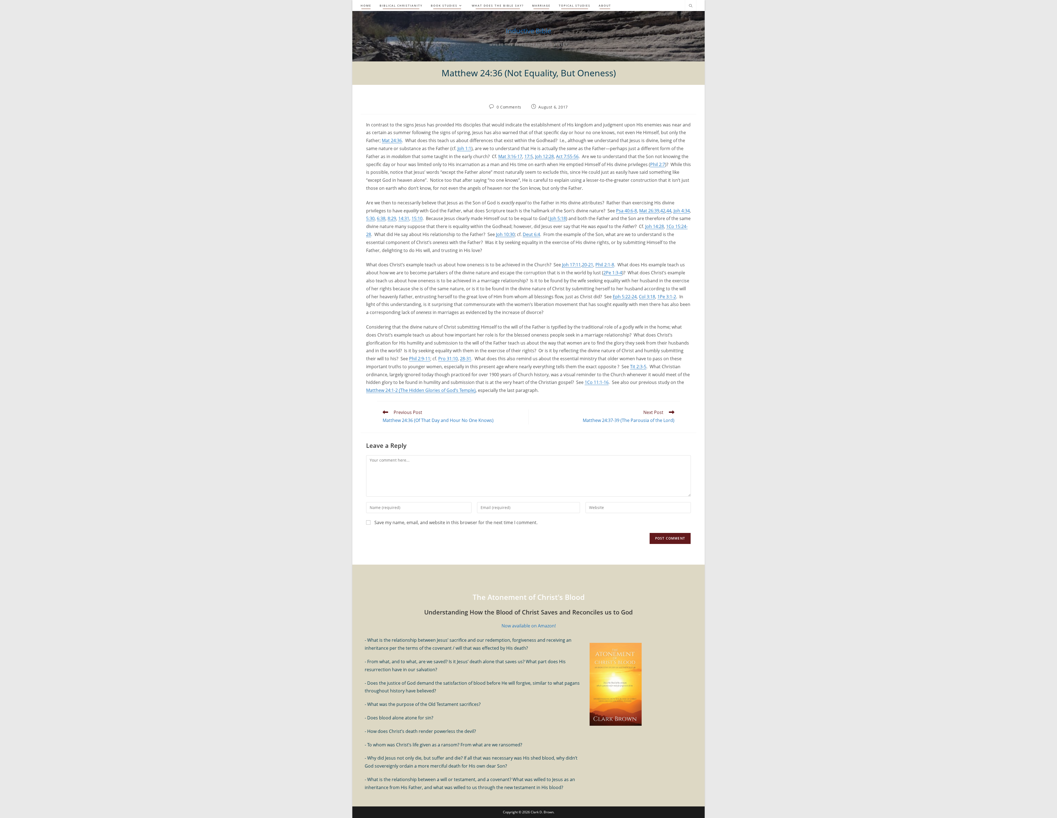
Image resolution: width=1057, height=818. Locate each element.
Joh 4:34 (682, 211)
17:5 (528, 156)
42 (662, 211)
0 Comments (509, 107)
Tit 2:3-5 (638, 367)
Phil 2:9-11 (419, 359)
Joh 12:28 (544, 156)
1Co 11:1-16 (597, 382)
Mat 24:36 (392, 140)
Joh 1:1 (464, 148)
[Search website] (690, 6)
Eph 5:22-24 (625, 297)
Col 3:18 (647, 297)
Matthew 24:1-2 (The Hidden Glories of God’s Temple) (421, 390)
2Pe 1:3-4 (612, 273)
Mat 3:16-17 (510, 156)
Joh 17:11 (571, 265)
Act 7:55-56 (567, 156)
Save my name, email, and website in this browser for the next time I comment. (456, 522)
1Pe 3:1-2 (666, 297)
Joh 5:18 (557, 218)
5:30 (370, 218)
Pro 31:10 (448, 359)
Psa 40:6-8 (626, 211)
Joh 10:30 (505, 234)
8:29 (392, 218)
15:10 (417, 218)
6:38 (381, 218)
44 (668, 211)
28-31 (465, 359)
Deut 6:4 (531, 234)
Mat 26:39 (649, 211)
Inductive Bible (528, 30)
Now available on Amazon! (529, 626)
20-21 (587, 265)
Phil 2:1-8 (604, 265)
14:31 (403, 218)
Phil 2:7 (657, 164)
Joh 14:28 (654, 226)
